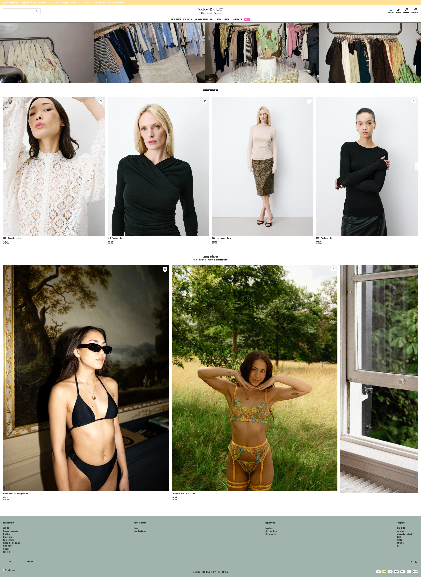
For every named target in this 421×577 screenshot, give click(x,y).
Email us (30, 561)
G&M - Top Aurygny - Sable (221, 238)
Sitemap (6, 549)
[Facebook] (411, 561)
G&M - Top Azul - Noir (115, 238)
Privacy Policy (7, 537)
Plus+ (219, 572)
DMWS (214, 572)
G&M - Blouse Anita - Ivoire (12, 238)
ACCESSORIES (237, 19)
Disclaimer (6, 534)
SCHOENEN (227, 19)
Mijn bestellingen (271, 531)
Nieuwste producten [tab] (210, 90)
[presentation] (4, 166)
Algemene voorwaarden (10, 531)
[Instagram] (416, 561)
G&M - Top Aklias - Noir (324, 238)
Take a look (224, 260)
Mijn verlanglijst (270, 534)
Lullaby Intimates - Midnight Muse (15, 493)
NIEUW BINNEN (176, 19)
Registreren (269, 528)
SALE (246, 19)
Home (136, 528)
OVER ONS (6, 528)
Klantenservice (8, 546)
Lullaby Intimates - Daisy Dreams (183, 493)
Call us (11, 561)
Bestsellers (187, 19)
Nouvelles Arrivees (140, 531)
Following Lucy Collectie (204, 19)
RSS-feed (225, 572)
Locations (6, 552)
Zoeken (37, 11)
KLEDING (218, 19)
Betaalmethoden (8, 540)
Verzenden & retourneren (11, 543)
